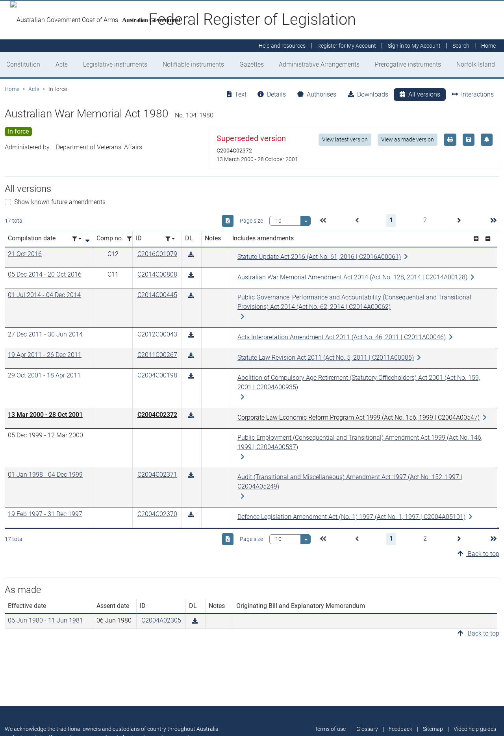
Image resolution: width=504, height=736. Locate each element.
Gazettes (251, 64)
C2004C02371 (157, 474)
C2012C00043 (157, 334)
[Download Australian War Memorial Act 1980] (191, 254)
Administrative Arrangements (319, 64)
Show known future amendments (60, 202)
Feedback (400, 729)
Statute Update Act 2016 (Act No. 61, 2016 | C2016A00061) (319, 256)
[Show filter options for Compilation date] (77, 239)
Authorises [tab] (321, 94)
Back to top (482, 554)
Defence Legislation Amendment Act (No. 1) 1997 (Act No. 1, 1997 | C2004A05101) (351, 516)
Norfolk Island (475, 64)
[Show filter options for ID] (170, 239)
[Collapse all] (488, 239)
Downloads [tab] (372, 94)
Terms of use (330, 729)
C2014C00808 (157, 274)
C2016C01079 (157, 254)
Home (12, 89)
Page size (251, 220)
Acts (62, 64)
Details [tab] (276, 94)
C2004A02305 (161, 620)
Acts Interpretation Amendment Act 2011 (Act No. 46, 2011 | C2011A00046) (341, 337)
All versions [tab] (424, 94)
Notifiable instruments (193, 64)
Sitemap (433, 729)
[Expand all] (476, 239)
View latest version (345, 139)
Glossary (367, 729)
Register (346, 46)
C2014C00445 (157, 295)
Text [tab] (240, 94)
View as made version (407, 139)
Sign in (414, 46)
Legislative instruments (115, 64)
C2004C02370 (157, 514)
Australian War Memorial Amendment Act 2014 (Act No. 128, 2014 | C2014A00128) (352, 277)
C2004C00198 (157, 375)
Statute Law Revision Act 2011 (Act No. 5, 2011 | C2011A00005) (325, 357)
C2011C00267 (157, 355)
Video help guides (475, 729)
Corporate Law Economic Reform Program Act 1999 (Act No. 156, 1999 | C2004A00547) (358, 417)
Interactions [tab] (477, 94)
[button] (323, 220)
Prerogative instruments (408, 64)
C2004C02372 (157, 414)
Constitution (23, 64)
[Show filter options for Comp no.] (131, 239)
